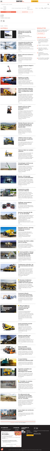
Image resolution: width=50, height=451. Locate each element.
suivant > (24, 422)
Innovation (4, 7)
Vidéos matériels (42, 8)
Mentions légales (21, 449)
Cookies (40, 449)
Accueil (1, 25)
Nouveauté (4, 8)
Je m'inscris (40, 33)
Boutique (2, 16)
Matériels (1, 8)
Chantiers (13, 8)
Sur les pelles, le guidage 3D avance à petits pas (43, 59)
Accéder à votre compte (6, 429)
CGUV (25, 449)
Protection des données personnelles (32, 449)
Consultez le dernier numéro (5, 17)
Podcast (40, 8)
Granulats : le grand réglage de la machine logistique (43, 49)
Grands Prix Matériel (45, 8)
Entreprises (19, 8)
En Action (4, 6)
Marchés (23, 8)
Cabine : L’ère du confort (43, 45)
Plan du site (16, 449)
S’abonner (34, 1)
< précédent (12, 422)
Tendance (4, 9)
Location (28, 8)
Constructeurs (16, 8)
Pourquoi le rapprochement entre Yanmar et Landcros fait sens (43, 54)
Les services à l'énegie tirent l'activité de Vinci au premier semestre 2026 (43, 41)
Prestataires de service (30, 9)
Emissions (36, 8)
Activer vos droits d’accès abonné (5, 431)
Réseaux (25, 8)
